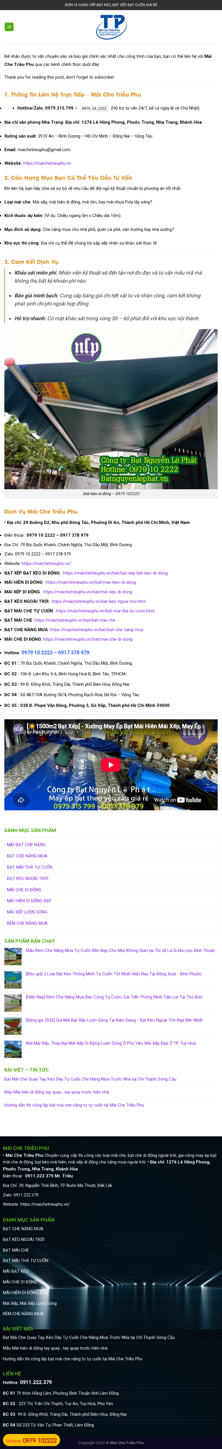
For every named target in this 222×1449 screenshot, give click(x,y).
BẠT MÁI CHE (16, 1250)
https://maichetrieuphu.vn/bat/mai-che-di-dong (87, 639)
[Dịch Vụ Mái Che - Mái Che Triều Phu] (111, 27)
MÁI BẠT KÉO (16, 1271)
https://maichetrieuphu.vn (47, 163)
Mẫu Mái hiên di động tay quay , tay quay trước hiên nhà (56, 1092)
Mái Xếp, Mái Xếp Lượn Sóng (30, 1303)
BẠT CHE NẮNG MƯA (27, 856)
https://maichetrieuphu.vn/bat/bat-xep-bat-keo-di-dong (115, 573)
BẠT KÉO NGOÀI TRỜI (27, 878)
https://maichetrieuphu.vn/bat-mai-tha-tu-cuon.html (105, 611)
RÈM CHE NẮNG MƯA (27, 923)
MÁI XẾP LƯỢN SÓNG (27, 912)
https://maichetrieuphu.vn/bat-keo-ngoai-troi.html (99, 601)
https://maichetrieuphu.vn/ (46, 563)
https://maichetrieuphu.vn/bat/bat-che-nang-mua (96, 629)
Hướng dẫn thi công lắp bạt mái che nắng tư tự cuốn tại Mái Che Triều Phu (74, 1105)
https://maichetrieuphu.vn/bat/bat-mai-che (74, 620)
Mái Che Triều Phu (127, 1443)
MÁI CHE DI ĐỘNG (24, 889)
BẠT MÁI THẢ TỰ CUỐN (29, 867)
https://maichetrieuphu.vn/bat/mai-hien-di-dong (91, 582)
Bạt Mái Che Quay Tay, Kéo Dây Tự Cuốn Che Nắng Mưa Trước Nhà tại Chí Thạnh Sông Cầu (90, 1079)
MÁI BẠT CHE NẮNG (26, 844)
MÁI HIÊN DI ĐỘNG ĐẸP (29, 900)
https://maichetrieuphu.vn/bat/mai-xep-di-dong (87, 591)
